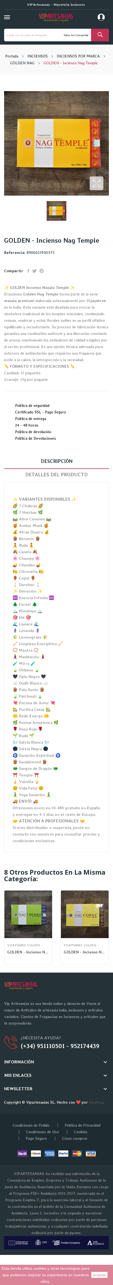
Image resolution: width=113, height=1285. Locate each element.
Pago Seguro (36, 1138)
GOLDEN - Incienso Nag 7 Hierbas (28, 952)
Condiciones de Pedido (31, 1125)
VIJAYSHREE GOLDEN (23, 945)
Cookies (80, 1132)
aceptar (99, 1275)
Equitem (96, 1102)
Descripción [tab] (56, 461)
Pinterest (41, 271)
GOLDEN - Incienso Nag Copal (85, 952)
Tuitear (34, 271)
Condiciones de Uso (42, 1132)
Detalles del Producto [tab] (56, 474)
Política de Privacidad (82, 1125)
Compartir (28, 271)
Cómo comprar (74, 1138)
